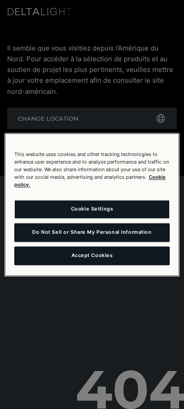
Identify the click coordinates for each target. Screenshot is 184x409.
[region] (91, 204)
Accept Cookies (92, 255)
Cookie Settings (92, 209)
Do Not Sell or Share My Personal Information (91, 232)
